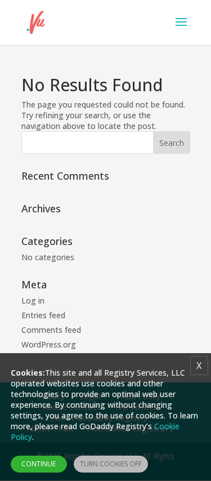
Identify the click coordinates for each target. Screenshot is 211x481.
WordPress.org (48, 344)
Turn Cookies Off (111, 464)
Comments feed (51, 329)
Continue (38, 464)
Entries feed (43, 315)
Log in (32, 300)
